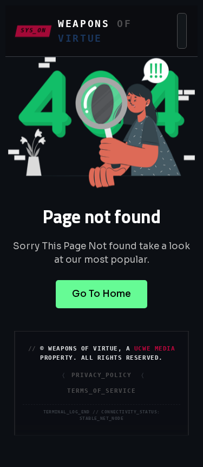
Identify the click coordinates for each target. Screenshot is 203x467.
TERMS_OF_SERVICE (101, 390)
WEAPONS (95, 31)
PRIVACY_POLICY (101, 375)
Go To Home (101, 294)
